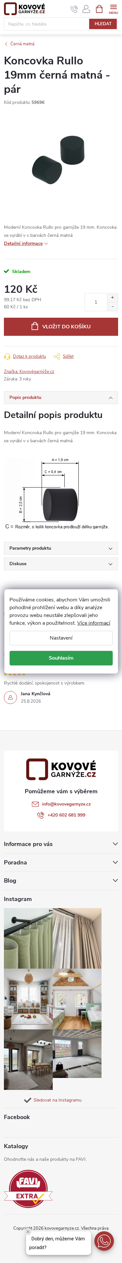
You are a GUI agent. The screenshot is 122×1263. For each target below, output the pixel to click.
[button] (104, 1241)
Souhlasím (61, 658)
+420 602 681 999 (66, 815)
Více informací (93, 623)
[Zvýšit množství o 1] (112, 297)
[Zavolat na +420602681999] (74, 9)
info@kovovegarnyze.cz (66, 804)
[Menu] (113, 8)
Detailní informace (23, 243)
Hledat (103, 24)
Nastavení (61, 638)
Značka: (29, 372)
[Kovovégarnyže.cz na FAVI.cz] (28, 1189)
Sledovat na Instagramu (58, 1100)
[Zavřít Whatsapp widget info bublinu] (28, 1231)
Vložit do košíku (66, 326)
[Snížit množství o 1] (112, 306)
